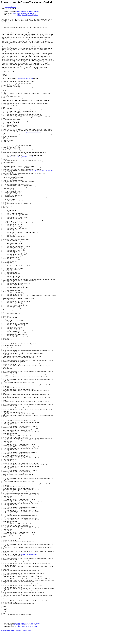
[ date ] (19, 15)
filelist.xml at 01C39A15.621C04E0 (40, 170)
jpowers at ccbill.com (25, 78)
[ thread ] (24, 15)
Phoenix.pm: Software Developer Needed (27, 11)
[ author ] (35, 15)
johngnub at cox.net (10, 7)
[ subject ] (30, 15)
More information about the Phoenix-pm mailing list (16, 630)
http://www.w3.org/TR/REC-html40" (21, 156)
